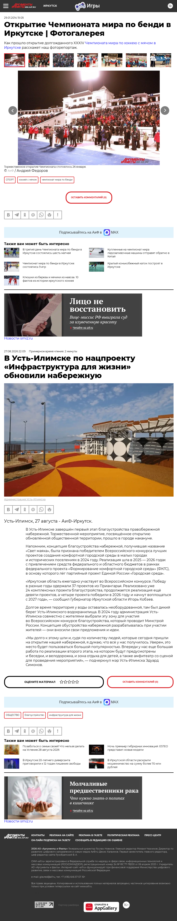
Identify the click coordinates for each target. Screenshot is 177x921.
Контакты (37, 835)
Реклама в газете (90, 835)
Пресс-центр (152, 835)
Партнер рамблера (68, 905)
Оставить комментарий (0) (89, 197)
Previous (12, 110)
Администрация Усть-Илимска (25, 499)
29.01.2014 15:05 (14, 17)
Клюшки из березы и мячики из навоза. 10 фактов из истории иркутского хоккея (50, 279)
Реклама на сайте (61, 835)
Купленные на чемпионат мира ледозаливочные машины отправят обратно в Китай (138, 253)
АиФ (11, 170)
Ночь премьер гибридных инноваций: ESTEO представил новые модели (137, 748)
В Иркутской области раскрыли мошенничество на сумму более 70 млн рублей (134, 764)
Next (165, 110)
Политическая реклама (123, 835)
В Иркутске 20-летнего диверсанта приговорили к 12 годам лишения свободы (52, 762)
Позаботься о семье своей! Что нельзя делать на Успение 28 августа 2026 (53, 748)
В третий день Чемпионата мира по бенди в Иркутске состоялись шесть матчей (52, 251)
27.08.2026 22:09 (14, 351)
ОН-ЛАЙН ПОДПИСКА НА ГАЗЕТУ (50, 840)
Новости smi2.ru (18, 338)
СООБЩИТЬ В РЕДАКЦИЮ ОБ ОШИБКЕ (98, 840)
